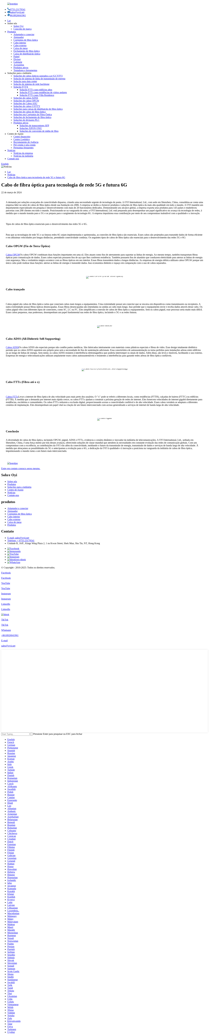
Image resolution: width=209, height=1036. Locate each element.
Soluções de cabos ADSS (25, 98)
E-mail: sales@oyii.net (18, 537)
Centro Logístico (21, 139)
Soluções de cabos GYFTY (26, 106)
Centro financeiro (21, 136)
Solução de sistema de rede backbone (31, 84)
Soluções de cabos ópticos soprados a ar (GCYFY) (38, 76)
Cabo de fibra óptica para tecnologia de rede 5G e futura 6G (36, 177)
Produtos (11, 31)
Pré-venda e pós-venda (24, 145)
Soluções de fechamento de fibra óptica (32, 117)
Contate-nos (13, 158)
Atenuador (18, 37)
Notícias (11, 150)
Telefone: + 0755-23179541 (20, 540)
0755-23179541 (17, 9)
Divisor (17, 59)
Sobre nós (12, 481)
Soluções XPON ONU (31, 128)
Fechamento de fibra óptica (26, 51)
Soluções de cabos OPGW (26, 100)
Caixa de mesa (20, 48)
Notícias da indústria (23, 156)
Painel (16, 56)
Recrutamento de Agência (25, 142)
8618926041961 (18, 15)
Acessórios (18, 64)
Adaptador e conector (23, 34)
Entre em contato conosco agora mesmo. (20, 468)
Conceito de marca (22, 29)
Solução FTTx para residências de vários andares (43, 92)
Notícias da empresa (23, 153)
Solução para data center (25, 81)
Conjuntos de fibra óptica (25, 40)
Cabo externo (19, 45)
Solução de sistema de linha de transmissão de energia (39, 78)
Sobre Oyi (18, 26)
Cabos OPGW (13, 254)
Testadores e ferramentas (25, 70)
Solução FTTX (20, 87)
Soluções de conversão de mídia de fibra (39, 131)
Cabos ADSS (12, 347)
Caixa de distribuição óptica (26, 53)
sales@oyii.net (17, 12)
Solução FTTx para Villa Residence (37, 95)
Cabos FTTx (12, 396)
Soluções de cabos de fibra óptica (29, 111)
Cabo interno (19, 42)
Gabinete (17, 62)
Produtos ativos (20, 67)
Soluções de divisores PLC (26, 120)
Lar (9, 20)
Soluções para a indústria (19, 487)
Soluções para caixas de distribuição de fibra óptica (38, 109)
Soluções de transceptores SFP (34, 125)
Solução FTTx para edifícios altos (36, 89)
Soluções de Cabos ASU (25, 103)
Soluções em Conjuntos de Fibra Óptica (32, 114)
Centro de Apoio (15, 489)
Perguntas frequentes (23, 147)
